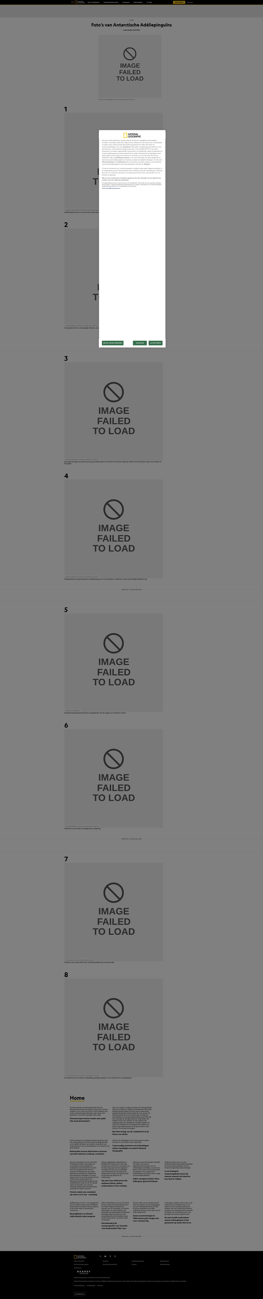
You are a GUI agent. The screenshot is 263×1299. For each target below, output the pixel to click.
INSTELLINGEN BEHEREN (112, 343)
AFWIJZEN (140, 343)
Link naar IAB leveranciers (111, 188)
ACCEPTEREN (155, 343)
